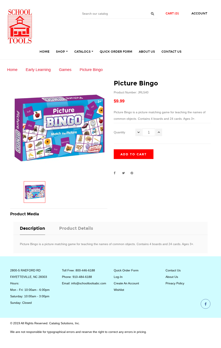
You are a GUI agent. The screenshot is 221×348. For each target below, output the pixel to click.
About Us (172, 277)
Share (117, 173)
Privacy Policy (175, 283)
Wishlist (119, 289)
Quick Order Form (126, 270)
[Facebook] (205, 304)
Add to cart (133, 154)
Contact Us (173, 270)
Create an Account (126, 283)
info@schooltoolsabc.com (88, 283)
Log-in (118, 277)
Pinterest (134, 173)
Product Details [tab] (76, 228)
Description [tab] (32, 228)
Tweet (125, 173)
